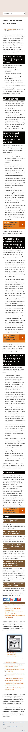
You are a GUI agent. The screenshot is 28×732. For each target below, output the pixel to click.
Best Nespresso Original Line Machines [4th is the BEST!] (14, 670)
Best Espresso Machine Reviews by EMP (14, 6)
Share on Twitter (8, 599)
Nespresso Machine (12, 29)
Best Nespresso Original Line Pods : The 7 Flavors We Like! (14, 674)
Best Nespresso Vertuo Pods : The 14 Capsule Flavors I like (13, 684)
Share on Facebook (4, 599)
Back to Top (22, 730)
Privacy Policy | (13, 722)
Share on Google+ (11, 599)
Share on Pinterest (19, 599)
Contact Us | (22, 722)
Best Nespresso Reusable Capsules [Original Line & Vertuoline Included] (13, 679)
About (4, 724)
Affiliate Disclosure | (6, 722)
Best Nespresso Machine (11, 662)
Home (5, 29)
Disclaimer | (18, 722)
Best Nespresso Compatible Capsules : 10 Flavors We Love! (14, 688)
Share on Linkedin (15, 599)
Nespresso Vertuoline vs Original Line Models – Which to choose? (13, 665)
